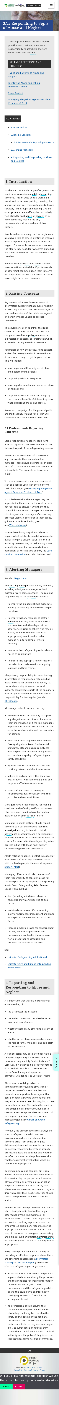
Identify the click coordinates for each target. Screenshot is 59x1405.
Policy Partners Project (33, 1367)
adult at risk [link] (27, 815)
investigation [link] (11, 830)
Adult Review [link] (41, 885)
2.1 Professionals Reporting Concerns (34, 142)
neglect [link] (40, 215)
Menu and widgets (51, 8)
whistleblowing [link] (26, 521)
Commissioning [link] (45, 1236)
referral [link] (21, 841)
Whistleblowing (17, 524)
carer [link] (30, 1101)
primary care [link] (18, 212)
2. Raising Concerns (21, 134)
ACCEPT (6, 1386)
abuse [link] (29, 215)
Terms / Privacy (39, 1370)
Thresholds (11, 700)
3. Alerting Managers (22, 149)
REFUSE (18, 1386)
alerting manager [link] (18, 585)
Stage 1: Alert (15, 92)
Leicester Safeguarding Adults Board (27, 957)
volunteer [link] (13, 621)
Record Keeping (26, 1262)
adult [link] (33, 52)
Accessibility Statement (23, 1370)
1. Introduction (19, 127)
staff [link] (28, 212)
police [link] (31, 335)
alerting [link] (31, 596)
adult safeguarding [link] (42, 193)
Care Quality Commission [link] (21, 744)
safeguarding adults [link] (30, 263)
